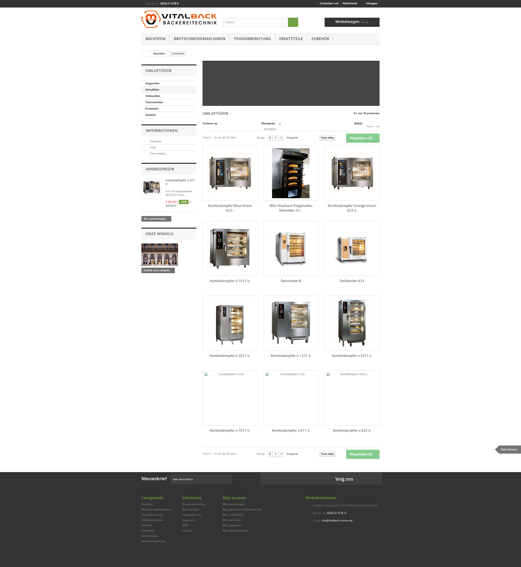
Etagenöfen (152, 83)
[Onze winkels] (168, 254)
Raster (370, 126)
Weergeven (268, 123)
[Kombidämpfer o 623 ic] (352, 398)
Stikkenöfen (152, 96)
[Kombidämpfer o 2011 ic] (352, 323)
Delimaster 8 (291, 280)
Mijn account (234, 497)
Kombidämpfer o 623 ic (352, 430)
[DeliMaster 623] (352, 248)
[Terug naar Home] (146, 53)
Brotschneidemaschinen (199, 38)
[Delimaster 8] (291, 248)
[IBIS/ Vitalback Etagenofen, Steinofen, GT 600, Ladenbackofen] (291, 173)
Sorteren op (209, 123)
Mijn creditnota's (233, 514)
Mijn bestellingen (234, 504)
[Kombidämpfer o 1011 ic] (230, 248)
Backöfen (155, 38)
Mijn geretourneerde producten (242, 509)
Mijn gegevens (232, 525)
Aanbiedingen (160, 168)
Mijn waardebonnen (235, 530)
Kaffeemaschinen (152, 520)
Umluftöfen (152, 89)
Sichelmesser (150, 536)
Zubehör (320, 38)
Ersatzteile (291, 38)
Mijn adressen (232, 520)
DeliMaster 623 (352, 280)
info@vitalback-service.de (337, 520)
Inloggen (372, 3)
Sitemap (187, 530)
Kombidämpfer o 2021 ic (230, 355)
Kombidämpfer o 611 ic (181, 182)
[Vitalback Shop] (179, 19)
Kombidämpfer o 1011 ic (230, 280)
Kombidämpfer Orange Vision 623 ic (352, 208)
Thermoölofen (154, 102)
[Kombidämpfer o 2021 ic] (230, 323)
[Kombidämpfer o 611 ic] (291, 398)
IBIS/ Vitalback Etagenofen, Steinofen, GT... (291, 208)
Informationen (162, 130)
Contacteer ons (329, 3)
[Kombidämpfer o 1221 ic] (291, 323)
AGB (152, 147)
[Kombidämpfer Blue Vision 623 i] (230, 173)
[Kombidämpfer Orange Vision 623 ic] (352, 173)
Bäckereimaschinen (153, 541)
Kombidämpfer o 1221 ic (291, 355)
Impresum (155, 141)
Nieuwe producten (193, 504)
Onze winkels (157, 153)
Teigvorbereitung (252, 38)
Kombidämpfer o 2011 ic (352, 355)
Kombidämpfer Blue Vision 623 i (230, 208)
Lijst (378, 126)
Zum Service (509, 449)
